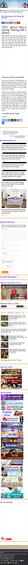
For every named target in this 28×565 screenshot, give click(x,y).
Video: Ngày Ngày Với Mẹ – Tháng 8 (11, 360)
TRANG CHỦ (5, 10)
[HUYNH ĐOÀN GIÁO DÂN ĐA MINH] (14, 4)
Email (4, 248)
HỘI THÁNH (21, 10)
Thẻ (23, 312)
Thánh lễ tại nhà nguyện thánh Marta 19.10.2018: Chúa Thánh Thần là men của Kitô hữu (10, 132)
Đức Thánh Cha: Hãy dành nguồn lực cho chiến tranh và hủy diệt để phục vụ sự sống (13, 184)
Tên (3, 243)
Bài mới (3, 312)
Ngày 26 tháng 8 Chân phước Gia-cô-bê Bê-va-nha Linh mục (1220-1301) (17, 351)
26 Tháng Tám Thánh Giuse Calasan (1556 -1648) (17, 343)
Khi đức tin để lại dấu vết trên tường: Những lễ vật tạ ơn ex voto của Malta (17, 317)
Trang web (4, 253)
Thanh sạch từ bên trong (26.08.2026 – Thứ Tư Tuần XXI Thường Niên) (18, 337)
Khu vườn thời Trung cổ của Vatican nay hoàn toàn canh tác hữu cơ (18, 324)
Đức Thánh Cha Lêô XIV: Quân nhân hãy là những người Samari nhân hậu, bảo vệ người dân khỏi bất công (14, 147)
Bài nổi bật (10, 312)
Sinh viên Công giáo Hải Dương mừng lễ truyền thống (17, 136)
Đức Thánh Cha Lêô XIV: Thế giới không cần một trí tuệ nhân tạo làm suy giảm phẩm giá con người (13, 174)
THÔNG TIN (13, 10)
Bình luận (5, 229)
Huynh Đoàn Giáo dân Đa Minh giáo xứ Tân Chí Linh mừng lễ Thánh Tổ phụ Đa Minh (14, 211)
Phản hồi (17, 312)
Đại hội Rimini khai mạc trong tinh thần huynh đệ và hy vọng (13, 165)
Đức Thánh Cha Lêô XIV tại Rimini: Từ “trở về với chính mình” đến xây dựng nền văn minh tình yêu (13, 157)
